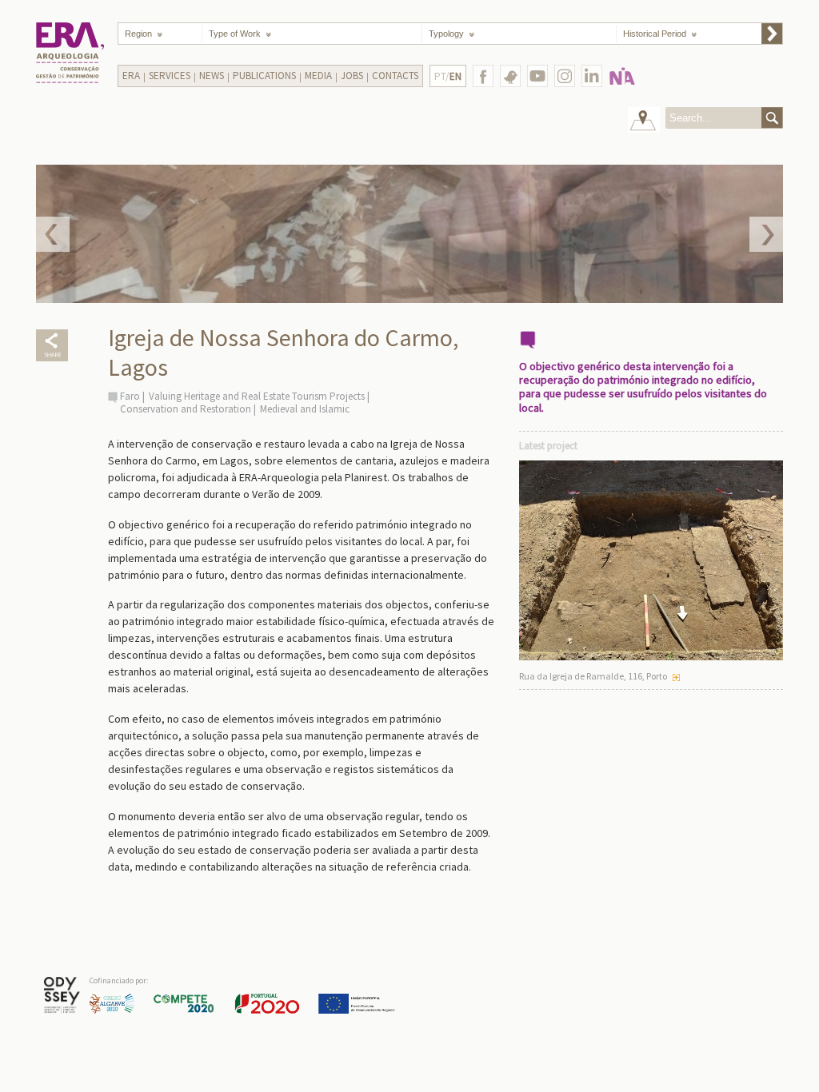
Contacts (395, 75)
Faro (130, 396)
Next (766, 234)
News (211, 75)
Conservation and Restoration (185, 409)
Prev (53, 234)
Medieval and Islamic (305, 409)
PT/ (447, 76)
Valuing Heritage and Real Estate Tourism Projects (257, 396)
